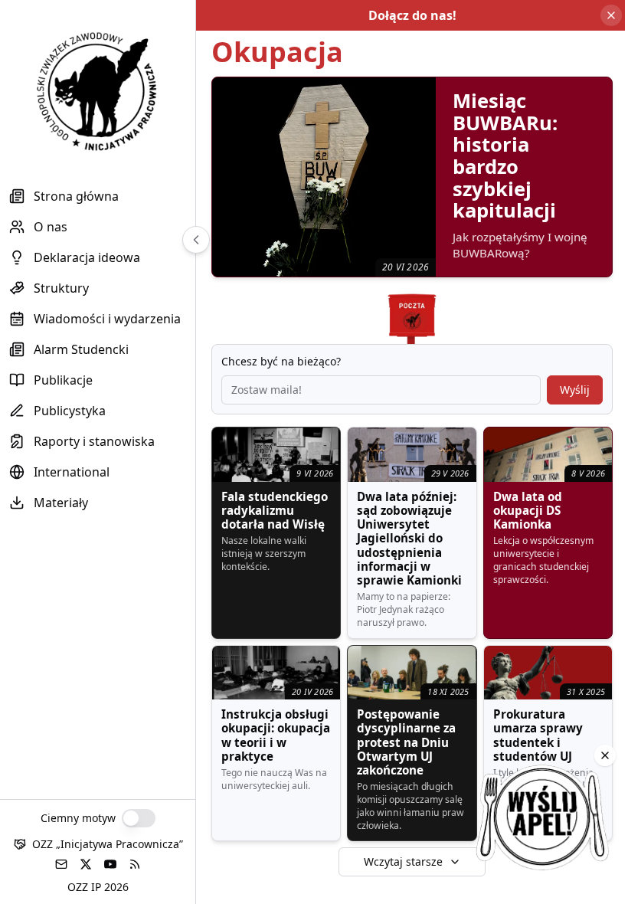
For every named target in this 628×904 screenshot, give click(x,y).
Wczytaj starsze (403, 861)
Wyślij (575, 389)
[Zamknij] (605, 755)
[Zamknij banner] (611, 15)
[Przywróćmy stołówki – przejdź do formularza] (542, 818)
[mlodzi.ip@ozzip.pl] (61, 864)
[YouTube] (110, 864)
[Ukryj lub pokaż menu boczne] (196, 240)
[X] (86, 864)
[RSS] (135, 864)
